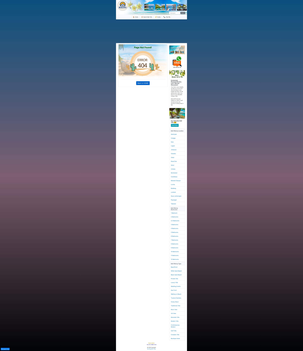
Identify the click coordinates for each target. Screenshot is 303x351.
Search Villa (6, 349)
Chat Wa (166, 17)
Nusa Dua (174, 161)
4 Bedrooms (174, 228)
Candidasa (174, 177)
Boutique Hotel (175, 338)
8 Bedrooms (174, 244)
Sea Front (174, 290)
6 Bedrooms (174, 236)
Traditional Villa (175, 305)
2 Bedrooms (174, 217)
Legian (173, 146)
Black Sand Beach (176, 275)
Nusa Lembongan (176, 196)
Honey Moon (175, 302)
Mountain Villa (175, 317)
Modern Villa (174, 321)
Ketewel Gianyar (176, 180)
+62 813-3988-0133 (151, 344)
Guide (157, 17)
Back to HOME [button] (143, 83)
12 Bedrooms (175, 259)
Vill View (173, 313)
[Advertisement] (151, 31)
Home (135, 17)
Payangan (174, 200)
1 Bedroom (174, 213)
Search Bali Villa (146, 17)
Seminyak (174, 134)
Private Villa (174, 278)
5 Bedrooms (174, 232)
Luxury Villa (174, 282)
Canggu (173, 138)
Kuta (172, 142)
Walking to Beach (176, 294)
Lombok (173, 192)
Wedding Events (176, 286)
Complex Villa (175, 334)
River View (174, 309)
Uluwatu (173, 153)
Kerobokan (174, 173)
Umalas (173, 169)
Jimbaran (173, 149)
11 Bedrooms (174, 255)
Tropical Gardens (176, 298)
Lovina (173, 184)
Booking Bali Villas (151, 349)
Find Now (175, 125)
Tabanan (173, 204)
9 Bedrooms (174, 248)
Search (182, 13)
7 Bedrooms (174, 240)
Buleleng (173, 188)
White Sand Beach (176, 271)
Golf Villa (173, 331)
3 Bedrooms (174, 224)
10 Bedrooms (175, 251)
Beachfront (174, 267)
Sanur (172, 165)
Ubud (172, 157)
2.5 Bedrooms (175, 220)
